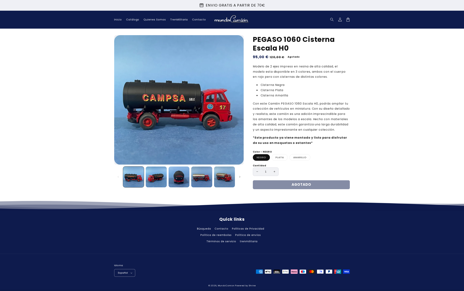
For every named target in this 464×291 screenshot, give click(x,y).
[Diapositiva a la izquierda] (118, 177)
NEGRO (263, 158)
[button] (332, 20)
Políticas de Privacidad (248, 228)
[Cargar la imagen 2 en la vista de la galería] (156, 177)
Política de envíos (248, 235)
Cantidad (259, 165)
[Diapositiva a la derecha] (240, 177)
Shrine (252, 285)
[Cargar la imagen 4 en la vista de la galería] (201, 177)
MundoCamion (226, 285)
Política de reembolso (216, 235)
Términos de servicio (221, 241)
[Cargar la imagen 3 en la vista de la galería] (179, 177)
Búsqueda (204, 228)
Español (123, 273)
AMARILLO (301, 158)
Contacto (221, 228)
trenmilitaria (248, 241)
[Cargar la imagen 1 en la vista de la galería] (133, 177)
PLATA (282, 158)
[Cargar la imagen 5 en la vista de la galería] (224, 177)
